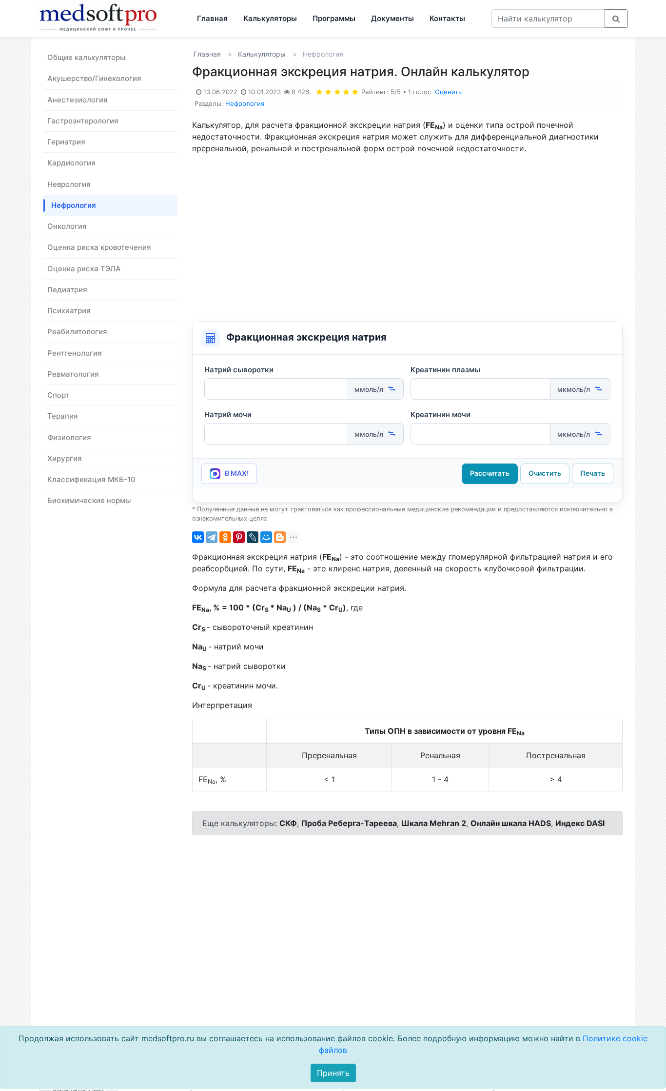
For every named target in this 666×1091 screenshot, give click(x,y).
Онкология (67, 226)
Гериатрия (66, 141)
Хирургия (64, 458)
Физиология (69, 437)
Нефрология (73, 205)
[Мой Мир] (266, 537)
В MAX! (236, 473)
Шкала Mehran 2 (433, 823)
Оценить (448, 92)
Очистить (545, 473)
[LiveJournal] (252, 537)
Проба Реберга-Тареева (349, 823)
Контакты (447, 18)
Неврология (69, 184)
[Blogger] (280, 537)
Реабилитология (77, 331)
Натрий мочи (228, 414)
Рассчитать (489, 473)
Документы (392, 18)
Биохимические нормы (89, 500)
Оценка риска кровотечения (99, 247)
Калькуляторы (270, 18)
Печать (592, 473)
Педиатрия (67, 289)
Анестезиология (77, 99)
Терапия (62, 416)
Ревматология (73, 374)
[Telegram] (211, 537)
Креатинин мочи (440, 414)
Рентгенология (74, 353)
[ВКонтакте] (198, 537)
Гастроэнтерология (82, 120)
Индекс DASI (580, 823)
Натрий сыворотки (239, 369)
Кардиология (71, 162)
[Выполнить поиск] (616, 18)
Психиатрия (69, 310)
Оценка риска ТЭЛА (84, 268)
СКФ (288, 823)
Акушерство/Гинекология (94, 78)
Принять (333, 1073)
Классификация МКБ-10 (91, 479)
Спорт (58, 395)
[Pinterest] (239, 537)
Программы (334, 18)
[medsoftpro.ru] (101, 17)
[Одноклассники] (225, 537)
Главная (212, 18)
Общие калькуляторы (86, 57)
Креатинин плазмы (445, 369)
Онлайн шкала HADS (510, 823)
